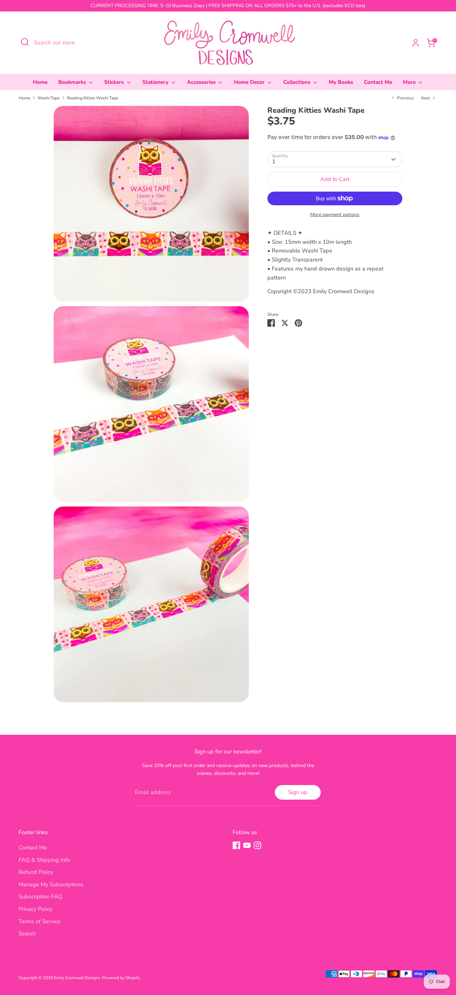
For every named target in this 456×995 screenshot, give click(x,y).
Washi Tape (49, 98)
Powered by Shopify (121, 978)
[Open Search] (25, 42)
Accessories (202, 82)
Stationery (156, 82)
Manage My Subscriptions (51, 884)
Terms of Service (39, 921)
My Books (341, 82)
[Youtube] (247, 845)
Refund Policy (36, 872)
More (410, 82)
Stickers (114, 82)
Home (40, 82)
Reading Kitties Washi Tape (92, 98)
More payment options (335, 214)
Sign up (297, 792)
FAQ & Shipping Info (44, 860)
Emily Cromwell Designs (77, 978)
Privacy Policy (35, 909)
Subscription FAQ (40, 896)
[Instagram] (257, 845)
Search (27, 933)
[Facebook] (236, 845)
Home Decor (250, 82)
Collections (297, 82)
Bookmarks (72, 82)
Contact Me (378, 82)
